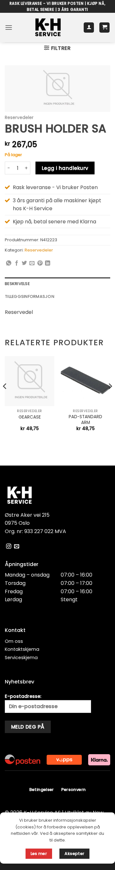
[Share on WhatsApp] (8, 263)
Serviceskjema (21, 657)
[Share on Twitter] (24, 263)
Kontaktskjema (22, 649)
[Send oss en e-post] (16, 546)
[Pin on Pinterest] (39, 263)
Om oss (14, 641)
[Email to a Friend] (31, 263)
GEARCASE (30, 417)
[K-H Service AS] (48, 27)
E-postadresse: (23, 696)
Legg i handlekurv (65, 168)
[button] (8, 27)
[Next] (110, 399)
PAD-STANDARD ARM (85, 419)
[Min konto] (89, 27)
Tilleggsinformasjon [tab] (29, 296)
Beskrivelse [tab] (17, 283)
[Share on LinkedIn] (47, 263)
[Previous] (5, 399)
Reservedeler (19, 118)
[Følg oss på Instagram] (8, 546)
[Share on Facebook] (16, 263)
